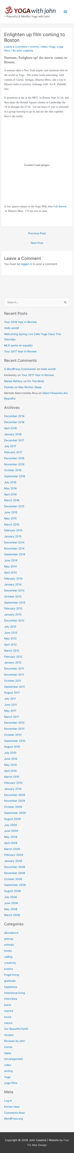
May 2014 (10, 566)
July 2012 (10, 626)
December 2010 (14, 722)
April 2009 (10, 842)
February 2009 (13, 854)
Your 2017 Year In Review (20, 351)
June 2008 (11, 903)
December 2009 (14, 794)
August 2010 (12, 746)
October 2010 (13, 734)
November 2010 (14, 728)
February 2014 (13, 578)
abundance (11, 932)
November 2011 (14, 674)
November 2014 (14, 548)
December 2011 (14, 668)
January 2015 (12, 536)
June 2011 (10, 704)
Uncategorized (13, 1058)
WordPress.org (13, 1118)
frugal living (11, 974)
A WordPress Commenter (20, 369)
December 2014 (14, 542)
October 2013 (13, 596)
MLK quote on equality (18, 345)
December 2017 (14, 440)
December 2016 (14, 458)
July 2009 (10, 825)
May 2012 (10, 638)
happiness (10, 986)
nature (8, 1023)
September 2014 (14, 554)
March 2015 (11, 524)
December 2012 (14, 620)
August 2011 (12, 692)
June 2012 (10, 632)
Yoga (52, 46)
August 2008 (12, 891)
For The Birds (35, 381)
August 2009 (12, 818)
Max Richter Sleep (29, 387)
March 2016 (11, 500)
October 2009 (13, 806)
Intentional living (14, 992)
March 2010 (11, 776)
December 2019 (14, 416)
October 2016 (13, 470)
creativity (10, 962)
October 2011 (12, 680)
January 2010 (13, 788)
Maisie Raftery (13, 381)
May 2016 (10, 488)
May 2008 (10, 909)
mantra (8, 1010)
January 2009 (13, 860)
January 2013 (13, 614)
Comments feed (14, 1112)
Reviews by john (14, 1040)
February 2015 (13, 530)
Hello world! (11, 328)
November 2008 (14, 873)
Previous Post (37, 233)
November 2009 (14, 800)
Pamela (9, 387)
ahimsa (8, 938)
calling (8, 956)
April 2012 (10, 644)
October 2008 (13, 879)
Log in (8, 1100)
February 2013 (13, 608)
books (8, 950)
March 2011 (11, 716)
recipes (8, 1034)
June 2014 (10, 560)
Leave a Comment (16, 46)
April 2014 (10, 572)
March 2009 (12, 849)
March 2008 (12, 915)
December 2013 (14, 590)
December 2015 (14, 506)
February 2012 (13, 656)
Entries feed (11, 1106)
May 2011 (10, 710)
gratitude (10, 980)
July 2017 (10, 446)
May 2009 (10, 836)
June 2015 (10, 512)
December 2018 (14, 422)
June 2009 (11, 830)
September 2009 (15, 812)
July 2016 (10, 482)
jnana (7, 1004)
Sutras (8, 1047)
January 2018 (12, 434)
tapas (7, 1053)
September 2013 (14, 602)
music (8, 1016)
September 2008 (15, 884)
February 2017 (13, 452)
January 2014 (13, 584)
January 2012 (12, 662)
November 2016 (14, 464)
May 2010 (10, 764)
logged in (26, 264)
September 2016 (14, 476)
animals (9, 944)
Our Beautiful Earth (16, 1028)
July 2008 (10, 897)
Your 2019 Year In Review (20, 322)
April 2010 (10, 770)
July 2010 (10, 752)
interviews (10, 998)
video (43, 46)
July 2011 (10, 698)
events (34, 46)
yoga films (10, 1082)
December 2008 (14, 867)
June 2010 (10, 758)
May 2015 (10, 518)
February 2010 (13, 782)
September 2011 (14, 686)
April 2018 (10, 428)
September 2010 (14, 740)
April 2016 (10, 494)
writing (8, 1071)
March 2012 (11, 650)
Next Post (37, 242)
